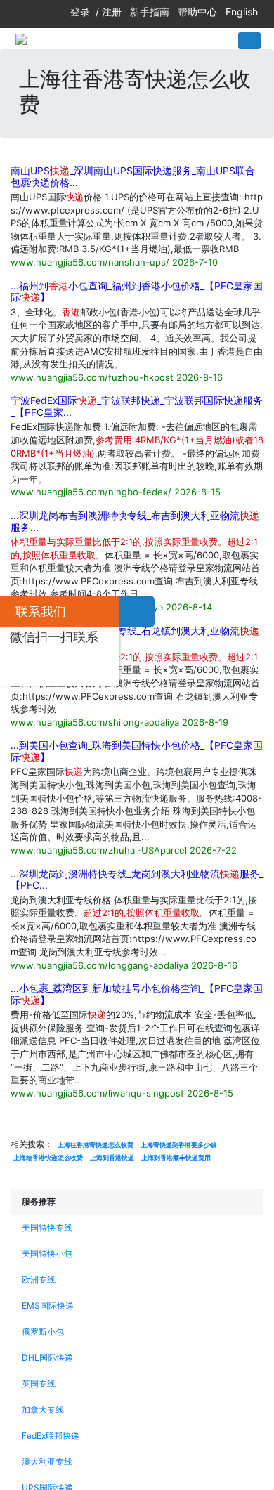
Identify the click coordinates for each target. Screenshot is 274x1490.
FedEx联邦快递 (50, 1435)
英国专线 (39, 1383)
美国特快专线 (47, 1227)
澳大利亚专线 (47, 1461)
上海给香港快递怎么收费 (48, 1157)
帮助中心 (197, 12)
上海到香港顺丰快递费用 (176, 1157)
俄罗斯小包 (43, 1331)
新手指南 (149, 12)
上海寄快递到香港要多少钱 (178, 1145)
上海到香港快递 (112, 1157)
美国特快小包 (47, 1253)
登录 (80, 12)
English (242, 12)
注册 (112, 12)
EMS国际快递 (48, 1305)
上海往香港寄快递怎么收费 (95, 1145)
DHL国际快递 (47, 1357)
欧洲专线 (39, 1279)
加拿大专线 (43, 1409)
